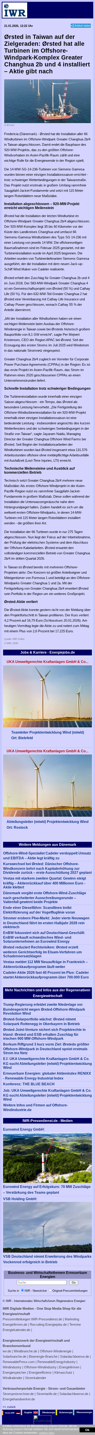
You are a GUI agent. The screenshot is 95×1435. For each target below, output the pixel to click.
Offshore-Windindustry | (41, 1367)
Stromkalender (35, 1378)
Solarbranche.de (14, 1356)
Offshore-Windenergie (55, 1351)
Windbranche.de (25, 1351)
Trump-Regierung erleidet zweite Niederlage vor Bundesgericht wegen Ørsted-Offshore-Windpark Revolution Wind (44, 1009)
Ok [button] (87, 1430)
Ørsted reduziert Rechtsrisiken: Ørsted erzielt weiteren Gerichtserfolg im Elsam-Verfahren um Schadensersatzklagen (42, 951)
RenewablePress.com (19, 1362)
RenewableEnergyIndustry (56, 1362)
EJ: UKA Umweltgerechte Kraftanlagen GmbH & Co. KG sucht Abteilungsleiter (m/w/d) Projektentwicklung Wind (47, 1063)
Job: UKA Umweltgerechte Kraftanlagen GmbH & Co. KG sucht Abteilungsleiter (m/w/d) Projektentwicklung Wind (47, 1095)
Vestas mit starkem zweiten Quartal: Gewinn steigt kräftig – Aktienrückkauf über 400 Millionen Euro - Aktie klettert (44, 882)
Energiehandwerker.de (19, 1399)
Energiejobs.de (56, 1324)
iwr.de (7, 1351)
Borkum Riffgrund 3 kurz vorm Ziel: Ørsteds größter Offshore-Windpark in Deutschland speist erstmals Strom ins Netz (46, 1048)
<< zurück (9, 1407)
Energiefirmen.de (15, 1324)
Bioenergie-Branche (43, 1356)
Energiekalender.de (16, 1330)
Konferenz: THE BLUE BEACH (29, 1084)
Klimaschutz (63, 1372)
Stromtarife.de (46, 1394)
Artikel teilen (82, 25)
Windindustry (12, 1367)
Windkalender (12, 1378)
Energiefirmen (69, 1367)
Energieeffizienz (40, 1372)
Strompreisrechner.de (18, 1394)
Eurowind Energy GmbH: (24, 1129)
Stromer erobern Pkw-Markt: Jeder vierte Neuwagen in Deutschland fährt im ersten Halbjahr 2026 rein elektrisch (46, 922)
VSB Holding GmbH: (20, 1199)
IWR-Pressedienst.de (46, 1319)
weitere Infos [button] (46, 1433)
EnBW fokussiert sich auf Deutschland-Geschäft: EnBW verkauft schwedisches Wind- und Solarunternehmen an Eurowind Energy (44, 937)
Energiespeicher (14, 1372)
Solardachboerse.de (74, 1356)
